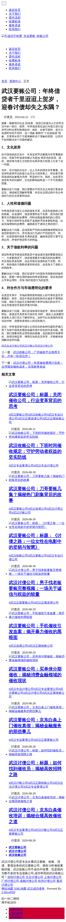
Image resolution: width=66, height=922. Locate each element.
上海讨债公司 (53, 877)
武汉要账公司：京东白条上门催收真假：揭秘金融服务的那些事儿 (35, 725)
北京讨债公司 (34, 877)
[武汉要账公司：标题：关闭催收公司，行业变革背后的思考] (37, 385)
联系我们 (15, 29)
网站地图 (7, 888)
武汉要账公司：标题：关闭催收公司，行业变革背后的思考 (35, 400)
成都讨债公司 (28, 880)
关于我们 (15, 13)
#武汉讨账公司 (21, 512)
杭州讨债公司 (47, 880)
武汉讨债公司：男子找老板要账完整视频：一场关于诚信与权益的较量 (35, 588)
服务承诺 (15, 25)
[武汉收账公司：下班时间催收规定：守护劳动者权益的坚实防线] (37, 436)
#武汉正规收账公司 (40, 645)
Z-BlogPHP (8, 892)
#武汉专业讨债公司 (46, 465)
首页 (4, 81)
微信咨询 (16, 913)
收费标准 (15, 21)
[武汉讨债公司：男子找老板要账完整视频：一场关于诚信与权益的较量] (37, 573)
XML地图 (20, 888)
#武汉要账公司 (18, 414)
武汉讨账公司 (29, 345)
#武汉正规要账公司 (21, 602)
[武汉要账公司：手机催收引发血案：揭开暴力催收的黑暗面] (37, 617)
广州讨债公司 (10, 880)
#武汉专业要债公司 (21, 465)
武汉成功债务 (36, 888)
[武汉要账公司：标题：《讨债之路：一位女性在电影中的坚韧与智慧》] (37, 527)
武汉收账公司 (17, 854)
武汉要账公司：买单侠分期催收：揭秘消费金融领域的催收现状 (35, 675)
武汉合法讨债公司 (11, 345)
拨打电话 (16, 909)
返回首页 (15, 10)
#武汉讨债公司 (33, 692)
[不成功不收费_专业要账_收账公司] (24, 36)
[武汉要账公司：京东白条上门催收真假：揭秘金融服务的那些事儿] (37, 711)
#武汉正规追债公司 (30, 418)
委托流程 (15, 17)
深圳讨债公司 (16, 877)
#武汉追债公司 (37, 508)
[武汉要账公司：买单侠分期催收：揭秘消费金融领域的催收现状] (37, 660)
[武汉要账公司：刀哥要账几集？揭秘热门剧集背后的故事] (37, 479)
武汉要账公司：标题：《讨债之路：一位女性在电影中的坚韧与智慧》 (35, 541)
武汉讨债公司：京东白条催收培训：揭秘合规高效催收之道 (35, 815)
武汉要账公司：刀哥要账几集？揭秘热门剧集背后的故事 (35, 494)
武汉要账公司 (17, 847)
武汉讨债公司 (45, 345)
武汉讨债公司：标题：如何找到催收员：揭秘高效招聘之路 (35, 768)
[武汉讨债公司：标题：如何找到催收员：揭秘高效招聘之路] (37, 754)
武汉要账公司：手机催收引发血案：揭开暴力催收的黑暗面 (35, 631)
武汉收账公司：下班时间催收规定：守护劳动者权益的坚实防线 (35, 451)
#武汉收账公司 (37, 414)
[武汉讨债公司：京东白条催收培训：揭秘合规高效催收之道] (37, 801)
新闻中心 (15, 81)
